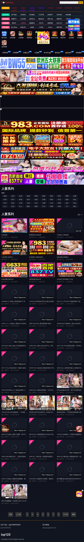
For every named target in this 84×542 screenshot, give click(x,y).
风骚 (28, 196)
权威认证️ (26, 52)
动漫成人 (77, 19)
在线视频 (5, 23)
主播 (43, 203)
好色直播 (4, 235)
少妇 (28, 203)
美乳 (51, 196)
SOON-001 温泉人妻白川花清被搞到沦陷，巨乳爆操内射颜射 (21, 346)
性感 (20, 196)
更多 (79, 214)
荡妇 (67, 199)
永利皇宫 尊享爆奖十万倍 (65, 279)
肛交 (12, 206)
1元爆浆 (36, 52)
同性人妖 (50, 19)
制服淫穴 (14, 19)
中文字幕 (41, 14)
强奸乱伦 (32, 19)
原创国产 (50, 14)
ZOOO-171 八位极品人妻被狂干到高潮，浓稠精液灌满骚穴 (20, 323)
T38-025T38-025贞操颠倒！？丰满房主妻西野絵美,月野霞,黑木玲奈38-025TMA (27, 412)
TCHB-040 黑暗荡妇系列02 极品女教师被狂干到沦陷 (45, 301)
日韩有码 (23, 14)
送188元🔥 (47, 52)
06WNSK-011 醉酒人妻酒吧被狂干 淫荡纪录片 (16, 301)
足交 (67, 203)
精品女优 (41, 19)
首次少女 (59, 23)
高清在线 (5, 14)
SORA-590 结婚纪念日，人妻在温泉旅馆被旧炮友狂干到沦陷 (21, 456)
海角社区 (23, 27)
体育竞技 (5, 52)
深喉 (59, 203)
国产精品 (14, 14)
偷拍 (5, 196)
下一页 (65, 514)
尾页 (73, 514)
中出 (43, 206)
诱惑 (36, 196)
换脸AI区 (59, 19)
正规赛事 (16, 52)
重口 (74, 206)
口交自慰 (23, 19)
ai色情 (32, 27)
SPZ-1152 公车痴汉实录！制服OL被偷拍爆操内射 (17, 368)
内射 (51, 206)
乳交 (74, 203)
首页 (10, 514)
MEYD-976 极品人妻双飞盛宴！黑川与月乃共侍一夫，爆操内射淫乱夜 (24, 434)
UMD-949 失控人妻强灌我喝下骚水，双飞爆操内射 (45, 323)
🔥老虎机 (68, 52)
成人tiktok (14, 27)
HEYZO (41, 23)
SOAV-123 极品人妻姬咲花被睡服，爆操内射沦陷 (17, 479)
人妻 (20, 203)
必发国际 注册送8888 (36, 257)
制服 (20, 199)
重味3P (14, 23)
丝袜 (5, 199)
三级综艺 (68, 19)
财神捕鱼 (79, 52)
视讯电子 (58, 52)
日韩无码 (59, 14)
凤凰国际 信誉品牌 (35, 235)
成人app (5, 27)
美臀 (67, 196)
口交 (51, 203)
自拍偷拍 (32, 14)
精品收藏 (5, 19)
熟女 (74, 199)
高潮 (43, 199)
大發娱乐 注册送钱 (63, 235)
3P (67, 206)
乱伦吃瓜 (77, 27)
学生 (5, 203)
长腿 (74, 196)
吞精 (36, 206)
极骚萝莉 (32, 23)
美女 (12, 203)
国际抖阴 (59, 27)
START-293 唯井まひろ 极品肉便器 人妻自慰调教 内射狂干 (20, 390)
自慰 (36, 199)
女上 (20, 206)
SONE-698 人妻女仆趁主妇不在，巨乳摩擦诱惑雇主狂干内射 (48, 346)
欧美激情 (68, 14)
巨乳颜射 (77, 23)
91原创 (41, 27)
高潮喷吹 (68, 23)
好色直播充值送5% (7, 279)
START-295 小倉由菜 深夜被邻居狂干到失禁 (43, 368)
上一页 (18, 514)
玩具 (28, 199)
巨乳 (59, 196)
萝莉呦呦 (68, 27)
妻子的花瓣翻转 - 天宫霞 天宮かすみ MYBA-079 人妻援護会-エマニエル (24, 501)
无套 (59, 206)
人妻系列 (23, 23)
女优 (59, 199)
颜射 (28, 206)
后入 (5, 206)
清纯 (43, 196)
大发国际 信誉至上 (7, 257)
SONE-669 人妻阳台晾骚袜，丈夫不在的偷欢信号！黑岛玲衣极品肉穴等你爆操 (54, 390)
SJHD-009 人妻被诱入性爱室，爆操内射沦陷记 (44, 479)
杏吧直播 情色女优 (35, 279)
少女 (36, 203)
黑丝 (12, 199)
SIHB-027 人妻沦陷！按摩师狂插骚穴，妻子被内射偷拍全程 (48, 456)
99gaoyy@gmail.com (49, 528)
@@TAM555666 (6, 528)
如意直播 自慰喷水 (63, 257)
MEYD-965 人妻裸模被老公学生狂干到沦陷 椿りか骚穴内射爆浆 (49, 434)
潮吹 (51, 199)
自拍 (12, 196)
